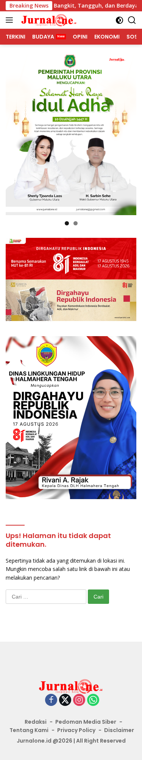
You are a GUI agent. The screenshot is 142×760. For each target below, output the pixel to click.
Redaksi (36, 722)
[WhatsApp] (93, 700)
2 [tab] (75, 223)
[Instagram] (79, 700)
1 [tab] (67, 223)
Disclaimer (119, 730)
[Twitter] (65, 700)
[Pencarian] (132, 20)
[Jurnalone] (48, 20)
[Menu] (11, 20)
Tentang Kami (28, 730)
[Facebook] (51, 700)
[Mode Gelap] (119, 20)
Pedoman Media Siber (85, 722)
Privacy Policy (76, 730)
